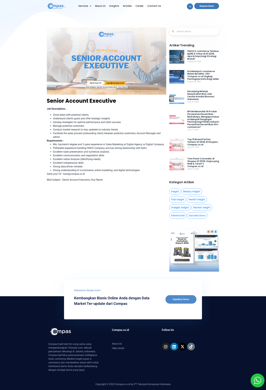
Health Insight (197, 199)
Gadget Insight (180, 207)
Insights (114, 6)
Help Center (118, 348)
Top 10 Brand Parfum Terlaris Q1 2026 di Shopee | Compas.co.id (202, 142)
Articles (127, 6)
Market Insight (201, 207)
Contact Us (154, 6)
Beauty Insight (191, 191)
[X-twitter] (182, 346)
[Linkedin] (174, 346)
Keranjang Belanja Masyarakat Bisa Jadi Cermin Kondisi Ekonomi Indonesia (200, 95)
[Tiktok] (191, 346)
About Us (100, 6)
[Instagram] (165, 346)
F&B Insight (177, 199)
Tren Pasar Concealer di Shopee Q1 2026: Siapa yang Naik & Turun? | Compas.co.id (203, 162)
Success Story (197, 215)
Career (139, 6)
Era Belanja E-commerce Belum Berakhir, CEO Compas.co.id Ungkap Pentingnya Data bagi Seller (203, 75)
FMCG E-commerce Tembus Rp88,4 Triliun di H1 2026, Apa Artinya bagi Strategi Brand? (203, 55)
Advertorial (178, 215)
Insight (175, 191)
